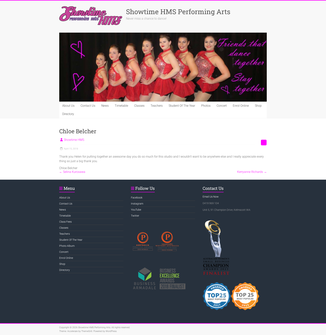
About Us (68, 105)
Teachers (157, 105)
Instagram (137, 203)
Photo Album (67, 245)
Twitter (135, 215)
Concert (222, 105)
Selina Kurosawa (72, 172)
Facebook (136, 197)
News (105, 105)
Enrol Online (241, 105)
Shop (258, 105)
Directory (68, 114)
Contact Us (88, 105)
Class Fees (65, 221)
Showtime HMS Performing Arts (178, 11)
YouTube (136, 209)
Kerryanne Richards (252, 172)
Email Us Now (211, 196)
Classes (139, 105)
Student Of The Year (182, 105)
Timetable (121, 105)
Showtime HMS (74, 140)
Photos (206, 105)
